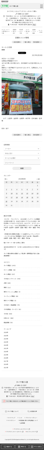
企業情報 (22, 423)
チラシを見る (38, 447)
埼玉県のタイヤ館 (21, 31)
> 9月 (38, 179)
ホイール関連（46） (10, 270)
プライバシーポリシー (31, 418)
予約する (23, 447)
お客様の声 (33, 411)
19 (22, 197)
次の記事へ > (37, 42)
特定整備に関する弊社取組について (28, 420)
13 (27, 193)
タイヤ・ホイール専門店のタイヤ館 (6, 31)
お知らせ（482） (9, 318)
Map (34, 25)
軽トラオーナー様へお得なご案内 (14, 243)
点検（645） (8, 283)
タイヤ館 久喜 (13, 6)
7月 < (6, 179)
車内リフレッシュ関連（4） (12, 292)
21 (32, 197)
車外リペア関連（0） (10, 300)
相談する (9, 447)
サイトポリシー (11, 420)
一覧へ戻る (27, 42)
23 (6, 201)
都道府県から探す (14, 31)
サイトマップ (11, 418)
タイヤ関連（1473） (10, 265)
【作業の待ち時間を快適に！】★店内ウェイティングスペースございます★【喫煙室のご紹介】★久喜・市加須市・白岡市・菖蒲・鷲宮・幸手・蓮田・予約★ (22, 236)
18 (17, 197)
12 (22, 193)
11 (17, 193)
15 (37, 193)
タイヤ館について (13, 411)
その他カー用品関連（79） (12, 305)
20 (27, 197)
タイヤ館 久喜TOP (27, 31)
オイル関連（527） (10, 274)
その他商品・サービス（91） (13, 309)
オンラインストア (31, 431)
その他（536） (8, 314)
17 (11, 197)
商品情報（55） (9, 322)
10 (11, 193)
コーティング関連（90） (11, 296)
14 (32, 193)
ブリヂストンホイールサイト (13, 431)
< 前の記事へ (17, 42)
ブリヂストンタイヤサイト (21, 429)
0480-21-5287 (23, 13)
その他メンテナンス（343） (12, 279)
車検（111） (8, 287)
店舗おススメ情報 (34, 31)
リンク (20, 418)
